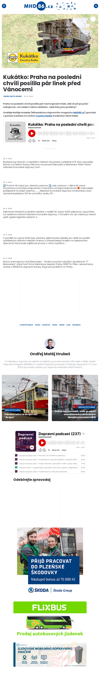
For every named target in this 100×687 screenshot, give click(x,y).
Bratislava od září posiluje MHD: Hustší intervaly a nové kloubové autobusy (45, 153)
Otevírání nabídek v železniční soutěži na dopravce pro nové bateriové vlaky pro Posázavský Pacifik (48, 228)
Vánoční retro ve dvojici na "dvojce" (20, 416)
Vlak (68, 325)
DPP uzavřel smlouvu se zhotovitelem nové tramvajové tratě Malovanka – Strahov (49, 253)
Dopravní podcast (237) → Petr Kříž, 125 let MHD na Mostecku (37, 177)
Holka (37, 325)
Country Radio (26, 325)
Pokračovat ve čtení (53, 167)
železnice (76, 325)
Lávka (54, 325)
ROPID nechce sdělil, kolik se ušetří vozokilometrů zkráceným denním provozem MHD (75, 414)
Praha (62, 325)
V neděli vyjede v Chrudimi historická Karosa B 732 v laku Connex (39, 203)
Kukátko (46, 325)
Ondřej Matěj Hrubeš (12, 96)
